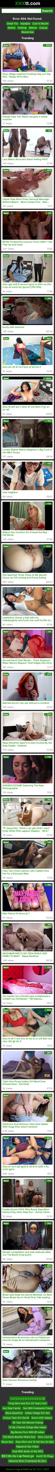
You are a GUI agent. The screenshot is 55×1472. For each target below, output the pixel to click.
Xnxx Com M (45, 1436)
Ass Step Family (12, 1408)
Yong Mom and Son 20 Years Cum (27, 1403)
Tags (18, 1469)
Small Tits (12, 23)
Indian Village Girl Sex (37, 1412)
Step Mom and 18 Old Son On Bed (35, 1441)
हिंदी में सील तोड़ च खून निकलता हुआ (18, 1456)
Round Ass (27, 32)
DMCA (26, 1469)
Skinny (11, 27)
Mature (33, 27)
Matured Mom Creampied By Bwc (27, 1460)
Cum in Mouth (40, 23)
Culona (43, 27)
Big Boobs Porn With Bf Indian (27, 1432)
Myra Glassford (14, 1412)
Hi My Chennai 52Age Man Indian (27, 1427)
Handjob (25, 23)
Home (9, 1469)
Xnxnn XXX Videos (42, 1417)
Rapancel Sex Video (27, 1446)
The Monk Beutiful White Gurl (19, 1436)
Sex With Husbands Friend (37, 1408)
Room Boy (7, 1441)
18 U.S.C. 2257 (40, 1469)
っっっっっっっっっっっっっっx (27, 1398)
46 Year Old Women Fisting (27, 1422)
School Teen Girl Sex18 (16, 1417)
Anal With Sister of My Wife (27, 1451)
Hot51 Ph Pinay (44, 1456)
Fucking (22, 27)
